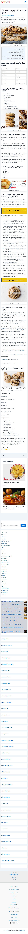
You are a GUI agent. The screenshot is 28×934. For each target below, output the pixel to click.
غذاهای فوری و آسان (5, 564)
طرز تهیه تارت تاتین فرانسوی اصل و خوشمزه (13, 507)
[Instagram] (14, 923)
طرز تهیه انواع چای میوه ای (5, 715)
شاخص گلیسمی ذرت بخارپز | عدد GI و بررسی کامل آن (11, 617)
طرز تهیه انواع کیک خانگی (5, 797)
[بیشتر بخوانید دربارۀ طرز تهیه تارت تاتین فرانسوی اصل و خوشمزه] (14, 496)
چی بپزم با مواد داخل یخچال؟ (14, 908)
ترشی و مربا (3, 539)
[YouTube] (17, 923)
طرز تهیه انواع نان (4, 350)
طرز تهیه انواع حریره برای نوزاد (6, 702)
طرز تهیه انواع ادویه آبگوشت (6, 841)
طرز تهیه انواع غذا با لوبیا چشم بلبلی (7, 664)
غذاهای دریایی (4, 560)
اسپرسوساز (14, 902)
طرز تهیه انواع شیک (4, 721)
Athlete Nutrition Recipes (14, 921)
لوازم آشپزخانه (4, 571)
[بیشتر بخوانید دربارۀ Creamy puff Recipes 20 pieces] (14, 472)
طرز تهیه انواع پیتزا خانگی (5, 854)
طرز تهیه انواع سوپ (4, 651)
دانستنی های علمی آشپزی (6, 541)
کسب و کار (3, 594)
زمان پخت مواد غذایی (5, 545)
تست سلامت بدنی (14, 914)
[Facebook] (10, 923)
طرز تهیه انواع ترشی (4, 778)
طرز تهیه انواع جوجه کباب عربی (6, 727)
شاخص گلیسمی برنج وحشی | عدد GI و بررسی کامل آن (11, 611)
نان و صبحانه (3, 573)
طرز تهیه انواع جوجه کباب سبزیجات (7, 740)
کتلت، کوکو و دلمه (4, 592)
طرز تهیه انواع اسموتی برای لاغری (6, 784)
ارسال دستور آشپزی (14, 892)
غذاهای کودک (4, 569)
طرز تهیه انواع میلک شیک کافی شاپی (7, 746)
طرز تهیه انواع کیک (21, 350)
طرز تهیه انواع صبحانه (5, 734)
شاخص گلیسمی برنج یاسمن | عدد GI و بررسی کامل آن (11, 601)
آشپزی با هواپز (4, 532)
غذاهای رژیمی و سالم (5, 562)
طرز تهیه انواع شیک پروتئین (6, 689)
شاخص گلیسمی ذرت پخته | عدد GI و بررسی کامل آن (11, 621)
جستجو (2, 523)
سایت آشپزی (4, 359)
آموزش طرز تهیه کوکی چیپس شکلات (16, 54)
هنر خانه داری (4, 582)
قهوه (14, 899)
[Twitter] (12, 923)
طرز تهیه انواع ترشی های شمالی (6, 645)
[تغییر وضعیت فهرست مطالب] (22, 49)
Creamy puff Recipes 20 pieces (11, 483)
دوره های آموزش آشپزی (15, 354)
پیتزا (2, 586)
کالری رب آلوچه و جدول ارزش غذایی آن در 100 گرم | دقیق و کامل (11, 631)
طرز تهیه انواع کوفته (4, 822)
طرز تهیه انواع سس (4, 803)
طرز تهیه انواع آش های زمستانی (6, 759)
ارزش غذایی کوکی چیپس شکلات (17, 55)
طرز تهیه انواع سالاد (4, 848)
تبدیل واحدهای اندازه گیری (14, 911)
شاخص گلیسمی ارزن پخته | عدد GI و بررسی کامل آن (11, 614)
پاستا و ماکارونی (4, 584)
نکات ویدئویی (3, 579)
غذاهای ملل (5, 509)
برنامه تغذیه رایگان (14, 904)
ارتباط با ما (14, 879)
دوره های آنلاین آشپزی (14, 874)
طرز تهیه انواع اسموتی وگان (5, 772)
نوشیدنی (3, 575)
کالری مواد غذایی (4, 590)
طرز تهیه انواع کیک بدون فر (5, 683)
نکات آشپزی (3, 577)
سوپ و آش (3, 554)
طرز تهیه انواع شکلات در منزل (6, 816)
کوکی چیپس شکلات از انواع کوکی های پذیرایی (15, 58)
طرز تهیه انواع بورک (4, 708)
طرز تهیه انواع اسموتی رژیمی (6, 677)
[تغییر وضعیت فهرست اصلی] (25, 2)
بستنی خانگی (3, 537)
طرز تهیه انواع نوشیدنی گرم (5, 670)
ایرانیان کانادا (3, 534)
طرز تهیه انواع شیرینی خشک (6, 658)
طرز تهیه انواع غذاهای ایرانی (5, 791)
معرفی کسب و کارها (14, 886)
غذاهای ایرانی (3, 558)
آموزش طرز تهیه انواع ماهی (5, 835)
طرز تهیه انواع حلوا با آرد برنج (6, 753)
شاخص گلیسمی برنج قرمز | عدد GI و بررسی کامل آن (11, 608)
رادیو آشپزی (14, 876)
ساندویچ (3, 549)
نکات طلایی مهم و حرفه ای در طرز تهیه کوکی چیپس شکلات (12, 57)
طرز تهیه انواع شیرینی (13, 350)
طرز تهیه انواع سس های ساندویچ (6, 765)
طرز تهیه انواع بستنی (4, 829)
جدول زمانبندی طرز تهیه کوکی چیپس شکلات (15, 51)
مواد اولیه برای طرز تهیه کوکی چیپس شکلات (15, 52)
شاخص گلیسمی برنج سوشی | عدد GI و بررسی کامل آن (11, 604)
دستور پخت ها (14, 872)
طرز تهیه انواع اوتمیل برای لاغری (6, 696)
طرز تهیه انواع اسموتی (5, 639)
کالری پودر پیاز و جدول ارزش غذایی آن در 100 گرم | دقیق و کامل (12, 628)
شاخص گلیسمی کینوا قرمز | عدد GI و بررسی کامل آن (11, 624)
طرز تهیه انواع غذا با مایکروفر (6, 810)
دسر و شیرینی (5, 484)
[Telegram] (16, 923)
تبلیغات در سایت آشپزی (14, 889)
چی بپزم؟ (14, 877)
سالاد (2, 547)
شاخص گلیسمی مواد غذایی (6, 556)
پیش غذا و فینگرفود (5, 588)
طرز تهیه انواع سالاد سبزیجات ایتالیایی (7, 860)
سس (2, 552)
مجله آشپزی (14, 896)
